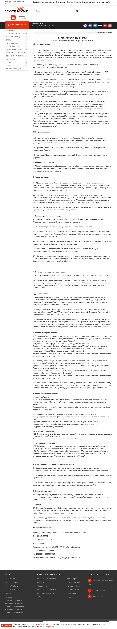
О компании (60, 2)
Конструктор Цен (13, 69)
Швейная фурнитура (15, 56)
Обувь (8, 66)
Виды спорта (12, 30)
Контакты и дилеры (90, 2)
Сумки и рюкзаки (13, 50)
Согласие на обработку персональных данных (14, 607)
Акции (51, 2)
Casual (9, 40)
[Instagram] (110, 25)
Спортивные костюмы (16, 33)
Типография (11, 59)
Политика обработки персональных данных (14, 601)
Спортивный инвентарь (16, 53)
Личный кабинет (105, 2)
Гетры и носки (12, 46)
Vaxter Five (46, 527)
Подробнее (49, 626)
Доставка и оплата (40, 2)
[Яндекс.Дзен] (100, 25)
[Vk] (90, 25)
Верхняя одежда (13, 37)
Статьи (70, 2)
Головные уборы (13, 43)
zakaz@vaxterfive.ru (99, 596)
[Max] (85, 25)
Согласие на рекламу (14, 613)
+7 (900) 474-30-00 (100, 591)
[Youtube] (105, 25)
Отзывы (77, 2)
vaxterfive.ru (40, 624)
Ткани (8, 62)
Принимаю (6, 625)
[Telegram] (95, 25)
